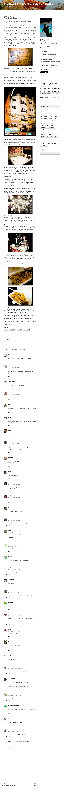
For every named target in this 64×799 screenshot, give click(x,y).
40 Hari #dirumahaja (44, 56)
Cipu (9, 614)
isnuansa (10, 365)
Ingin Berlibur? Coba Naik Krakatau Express (48, 65)
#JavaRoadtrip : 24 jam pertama (46, 86)
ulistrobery (10, 602)
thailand (26, 341)
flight (42, 123)
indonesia (56, 123)
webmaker (43, 145)
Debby (9, 530)
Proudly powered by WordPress (9, 796)
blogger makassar (52, 118)
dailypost (53, 120)
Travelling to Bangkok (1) (9, 22)
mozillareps (43, 136)
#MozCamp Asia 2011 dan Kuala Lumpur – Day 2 (49, 91)
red (8, 544)
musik (52, 136)
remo (54, 138)
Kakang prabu (11, 381)
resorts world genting (45, 141)
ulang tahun (53, 143)
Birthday (55, 116)
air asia (53, 114)
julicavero (10, 591)
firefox (57, 120)
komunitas (43, 127)
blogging (42, 120)
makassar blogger (49, 132)
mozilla (49, 134)
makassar (43, 132)
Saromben (42, 81)
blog (41, 118)
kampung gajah (53, 125)
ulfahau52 (42, 97)
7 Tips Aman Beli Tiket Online (46, 59)
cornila (9, 495)
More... (41, 47)
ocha (9, 404)
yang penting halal (20, 385)
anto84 (9, 567)
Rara (13, 16)
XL (47, 145)
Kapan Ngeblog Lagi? (50, 81)
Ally (9, 354)
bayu (9, 718)
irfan (9, 667)
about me (42, 114)
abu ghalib (10, 457)
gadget (45, 123)
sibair (9, 694)
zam (9, 507)
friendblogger (11, 579)
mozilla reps (55, 134)
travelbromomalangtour (14, 705)
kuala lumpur (56, 129)
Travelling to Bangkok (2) (51, 95)
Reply (9, 360)
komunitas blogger (50, 127)
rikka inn (20, 341)
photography (43, 138)
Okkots (9, 629)
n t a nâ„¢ (10, 441)
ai (8, 641)
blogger (45, 118)
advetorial (48, 114)
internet (42, 125)
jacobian (10, 417)
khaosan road (14, 341)
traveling (42, 143)
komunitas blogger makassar (46, 129)
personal (56, 136)
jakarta (46, 125)
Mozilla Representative (44, 43)
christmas (48, 120)
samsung (52, 141)
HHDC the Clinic (46, 39)
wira (9, 519)
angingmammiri (44, 116)
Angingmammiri (47, 42)
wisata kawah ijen (20, 710)
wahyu (9, 730)
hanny (9, 483)
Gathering (51, 123)
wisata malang (14, 710)
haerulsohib (11, 392)
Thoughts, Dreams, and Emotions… (29, 4)
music (48, 136)
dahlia (9, 430)
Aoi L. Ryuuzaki (11, 678)
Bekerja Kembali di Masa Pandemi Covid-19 (48, 54)
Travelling (8, 339)
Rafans (9, 655)
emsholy (10, 556)
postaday (49, 138)
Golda (21, 177)
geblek (9, 471)
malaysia (57, 132)
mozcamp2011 (44, 134)
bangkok (8, 341)
